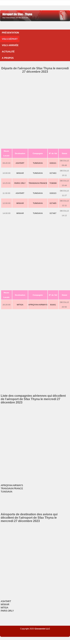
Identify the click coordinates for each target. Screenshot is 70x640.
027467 (53, 213)
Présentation (10, 32)
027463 (53, 173)
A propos (8, 58)
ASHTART (20, 163)
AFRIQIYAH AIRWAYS (37, 305)
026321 (53, 163)
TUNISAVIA (38, 163)
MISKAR (20, 173)
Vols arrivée (10, 45)
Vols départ (10, 39)
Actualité (8, 51)
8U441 (53, 305)
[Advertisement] (35, 110)
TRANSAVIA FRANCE (38, 183)
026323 (53, 193)
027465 (53, 203)
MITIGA (20, 305)
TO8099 (53, 183)
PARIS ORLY (20, 183)
